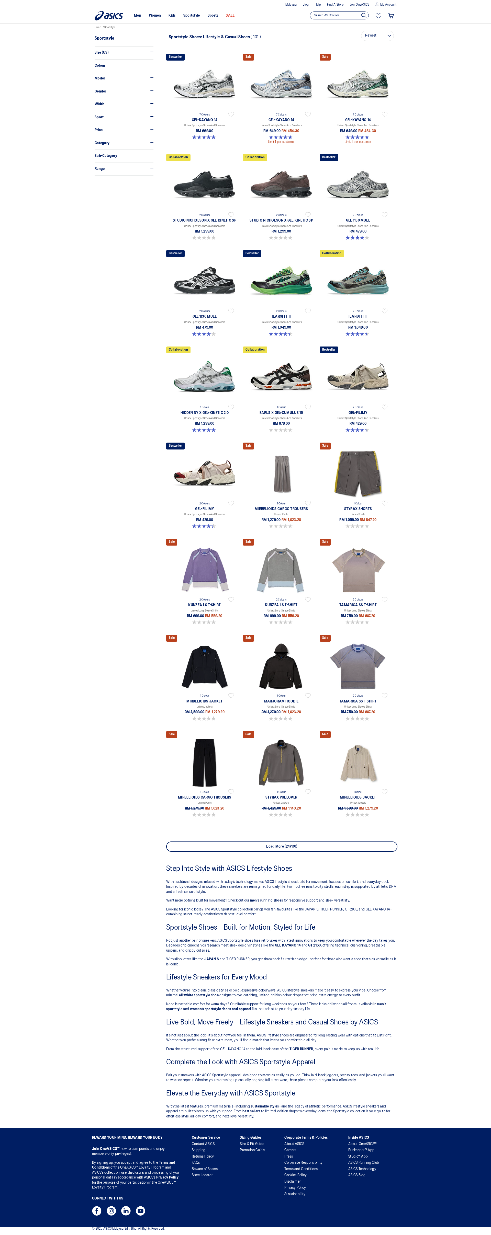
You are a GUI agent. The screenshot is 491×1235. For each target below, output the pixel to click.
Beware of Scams (205, 1169)
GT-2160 (314, 945)
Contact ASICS (203, 1144)
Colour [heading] (100, 65)
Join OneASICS (359, 4)
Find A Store (335, 4)
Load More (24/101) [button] (281, 846)
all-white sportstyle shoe (199, 995)
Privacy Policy (167, 1177)
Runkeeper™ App (361, 1150)
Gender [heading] (100, 91)
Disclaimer (292, 1181)
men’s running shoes (266, 900)
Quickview (204, 140)
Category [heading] (102, 143)
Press (288, 1156)
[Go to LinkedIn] (126, 1212)
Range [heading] (100, 169)
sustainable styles (265, 1106)
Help (318, 4)
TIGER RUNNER (301, 1049)
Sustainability (294, 1194)
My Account (388, 4)
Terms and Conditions (301, 1169)
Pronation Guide (252, 1150)
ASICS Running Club (363, 1162)
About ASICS (294, 1144)
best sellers (251, 1111)
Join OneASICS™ (106, 1149)
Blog (306, 4)
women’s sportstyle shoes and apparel (220, 1009)
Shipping (198, 1150)
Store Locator (202, 1175)
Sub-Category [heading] (106, 156)
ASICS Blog (356, 1175)
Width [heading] (100, 104)
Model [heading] (100, 78)
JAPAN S (211, 959)
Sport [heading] (99, 117)
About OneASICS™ (362, 1144)
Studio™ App (358, 1156)
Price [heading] (99, 130)
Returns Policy (203, 1156)
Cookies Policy (295, 1175)
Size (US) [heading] (102, 52)
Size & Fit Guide (252, 1144)
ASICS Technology (362, 1169)
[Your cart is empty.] (391, 16)
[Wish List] (378, 16)
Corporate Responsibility (303, 1162)
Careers (290, 1150)
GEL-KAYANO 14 (288, 945)
